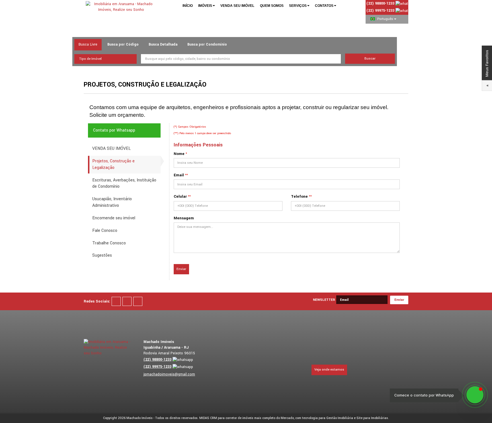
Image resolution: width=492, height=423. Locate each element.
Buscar (370, 58)
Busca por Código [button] (123, 44)
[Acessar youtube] (127, 301)
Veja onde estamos (329, 369)
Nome (179, 153)
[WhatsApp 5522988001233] (474, 394)
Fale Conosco (104, 231)
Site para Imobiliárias (372, 418)
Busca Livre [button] (88, 44)
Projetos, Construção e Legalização (113, 164)
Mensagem (184, 218)
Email (179, 175)
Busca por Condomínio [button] (207, 44)
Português (385, 19)
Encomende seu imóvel (113, 218)
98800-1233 (157, 359)
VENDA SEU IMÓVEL (111, 149)
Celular (180, 196)
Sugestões (102, 255)
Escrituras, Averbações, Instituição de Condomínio (124, 183)
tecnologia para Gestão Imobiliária (327, 418)
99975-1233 (380, 10)
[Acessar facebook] (116, 301)
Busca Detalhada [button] (163, 44)
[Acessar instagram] (137, 301)
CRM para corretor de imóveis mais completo (242, 418)
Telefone (299, 196)
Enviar (181, 269)
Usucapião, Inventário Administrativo (112, 202)
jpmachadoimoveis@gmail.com (169, 374)
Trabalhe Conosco (109, 243)
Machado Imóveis (139, 418)
